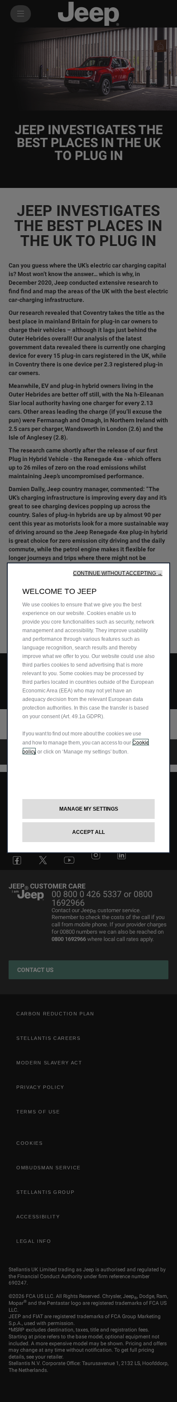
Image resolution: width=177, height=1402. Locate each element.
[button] (117, 573)
